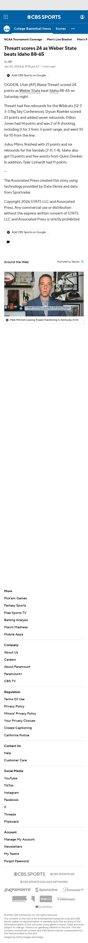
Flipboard (11, 822)
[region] (44, 294)
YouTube (10, 778)
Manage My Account (19, 839)
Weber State (29, 90)
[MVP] (46, 897)
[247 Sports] (17, 889)
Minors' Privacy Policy (20, 714)
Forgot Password (16, 861)
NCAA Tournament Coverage (23, 39)
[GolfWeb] (44, 907)
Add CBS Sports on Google (29, 75)
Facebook (11, 800)
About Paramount (17, 667)
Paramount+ (13, 674)
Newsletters (13, 847)
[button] (6, 17)
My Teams (11, 854)
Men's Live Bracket (59, 39)
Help (7, 753)
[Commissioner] (23, 897)
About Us (11, 652)
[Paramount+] (73, 889)
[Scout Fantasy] (66, 899)
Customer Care (15, 760)
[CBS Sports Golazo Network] (44, 881)
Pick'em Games (15, 598)
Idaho (54, 90)
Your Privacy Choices (19, 721)
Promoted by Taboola (68, 261)
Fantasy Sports (15, 605)
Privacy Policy (14, 706)
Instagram (11, 793)
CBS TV (10, 681)
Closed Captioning (18, 728)
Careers (10, 660)
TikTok (9, 785)
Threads (10, 814)
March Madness (16, 627)
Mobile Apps (13, 634)
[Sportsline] (47, 889)
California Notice (16, 735)
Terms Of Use (14, 699)
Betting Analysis (16, 620)
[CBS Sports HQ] (62, 874)
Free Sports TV (15, 613)
